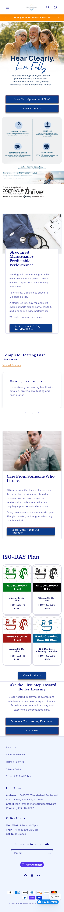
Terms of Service (15, 761)
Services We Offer (16, 754)
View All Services (12, 365)
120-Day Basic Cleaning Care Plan (46, 650)
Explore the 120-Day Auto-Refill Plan (27, 328)
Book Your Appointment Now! (32, 99)
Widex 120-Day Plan (17, 599)
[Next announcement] (58, 17)
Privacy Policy (13, 769)
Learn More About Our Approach (25, 531)
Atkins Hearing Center (26, 903)
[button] (7, 7)
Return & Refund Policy (18, 776)
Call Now (32, 730)
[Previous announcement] (6, 17)
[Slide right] (39, 413)
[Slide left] (25, 413)
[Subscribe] (49, 853)
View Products (32, 108)
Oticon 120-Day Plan (47, 599)
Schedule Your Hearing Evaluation (32, 721)
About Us (11, 747)
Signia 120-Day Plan (17, 650)
